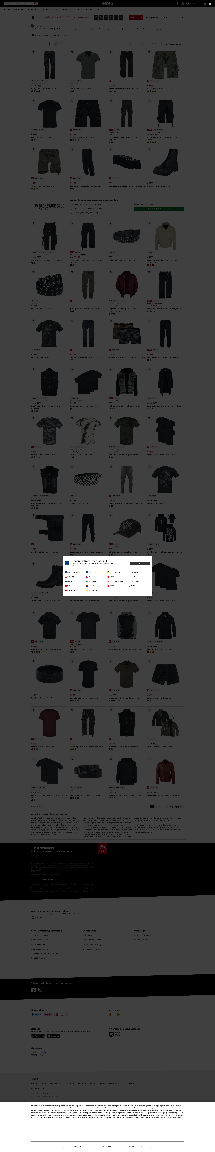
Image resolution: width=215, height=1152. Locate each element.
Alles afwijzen (107, 1146)
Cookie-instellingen (109, 1117)
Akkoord (77, 1146)
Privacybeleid (176, 1117)
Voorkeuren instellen (138, 1146)
